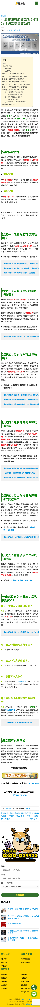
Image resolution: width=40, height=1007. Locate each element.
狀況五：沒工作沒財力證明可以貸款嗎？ (16, 84)
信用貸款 (8, 71)
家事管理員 (21, 681)
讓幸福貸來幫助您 (8, 104)
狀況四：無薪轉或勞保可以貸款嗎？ (14, 81)
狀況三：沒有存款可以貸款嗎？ (13, 79)
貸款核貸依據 (7, 66)
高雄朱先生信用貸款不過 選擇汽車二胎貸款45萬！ (23, 939)
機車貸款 (10, 530)
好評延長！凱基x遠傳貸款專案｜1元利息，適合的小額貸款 (10, 816)
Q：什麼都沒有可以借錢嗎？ (14, 92)
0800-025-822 (26, 999)
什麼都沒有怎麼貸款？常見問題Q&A (14, 89)
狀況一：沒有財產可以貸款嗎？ (13, 73)
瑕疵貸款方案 (10, 709)
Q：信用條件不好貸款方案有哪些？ (16, 102)
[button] (36, 3)
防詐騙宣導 (29, 1004)
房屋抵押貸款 (17, 580)
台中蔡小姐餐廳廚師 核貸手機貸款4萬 (23, 909)
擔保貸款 (8, 68)
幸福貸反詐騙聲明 (15, 923)
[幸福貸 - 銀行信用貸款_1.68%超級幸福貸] (20, 3)
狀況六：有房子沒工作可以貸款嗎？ (14, 87)
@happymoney (20, 794)
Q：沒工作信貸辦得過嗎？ (13, 97)
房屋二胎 (28, 580)
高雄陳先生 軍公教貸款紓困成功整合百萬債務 (23, 932)
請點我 (28, 808)
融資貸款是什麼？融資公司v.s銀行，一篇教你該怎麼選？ (30, 816)
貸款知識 (3, 16)
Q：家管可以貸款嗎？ (12, 99)
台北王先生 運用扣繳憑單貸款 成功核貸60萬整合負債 (23, 917)
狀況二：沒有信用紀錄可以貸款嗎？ (14, 76)
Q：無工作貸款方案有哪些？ (14, 94)
